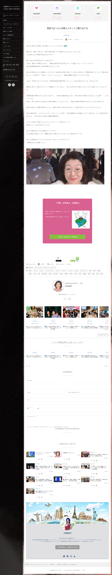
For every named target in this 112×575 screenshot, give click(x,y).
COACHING (36, 13)
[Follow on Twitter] (10, 76)
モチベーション (84, 270)
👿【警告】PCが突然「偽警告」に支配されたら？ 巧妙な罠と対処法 (71, 480)
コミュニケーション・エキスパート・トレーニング (45, 267)
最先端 (66, 273)
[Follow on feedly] (13, 76)
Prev (29, 366)
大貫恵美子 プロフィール (68, 452)
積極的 (84, 273)
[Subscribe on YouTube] (74, 556)
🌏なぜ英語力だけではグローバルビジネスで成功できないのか (44, 492)
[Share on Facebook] (7, 76)
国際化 (99, 270)
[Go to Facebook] (69, 299)
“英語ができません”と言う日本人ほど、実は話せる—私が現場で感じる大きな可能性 (71, 468)
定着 (39, 273)
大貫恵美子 (67, 533)
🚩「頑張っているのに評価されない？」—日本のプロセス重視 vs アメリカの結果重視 (98, 468)
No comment (51, 264)
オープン (35, 270)
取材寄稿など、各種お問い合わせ (68, 547)
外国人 (30, 273)
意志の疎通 (44, 273)
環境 (80, 273)
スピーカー (64, 270)
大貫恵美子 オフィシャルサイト (11, 6)
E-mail (69, 392)
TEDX (30, 270)
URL (28, 399)
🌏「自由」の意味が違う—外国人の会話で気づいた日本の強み (98, 480)
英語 (97, 273)
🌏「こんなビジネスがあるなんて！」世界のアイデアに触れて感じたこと (34, 327)
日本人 (50, 273)
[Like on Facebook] (67, 556)
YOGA (98, 13)
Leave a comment (61, 264)
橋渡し (71, 273)
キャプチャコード (31, 416)
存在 (35, 273)
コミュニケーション (50, 270)
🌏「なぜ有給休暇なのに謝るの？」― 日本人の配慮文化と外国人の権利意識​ (89, 327)
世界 (90, 270)
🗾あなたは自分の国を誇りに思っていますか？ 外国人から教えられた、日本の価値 (53, 328)
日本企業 (56, 273)
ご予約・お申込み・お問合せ (67, 237)
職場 (89, 273)
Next (106, 366)
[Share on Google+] (60, 556)
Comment (29, 380)
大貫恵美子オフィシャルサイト (68, 294)
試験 (101, 273)
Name (28, 392)
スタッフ (58, 270)
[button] (16, 76)
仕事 (94, 270)
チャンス (70, 270)
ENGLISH (77, 13)
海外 (76, 273)
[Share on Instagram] (71, 556)
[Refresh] (38, 408)
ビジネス (76, 270)
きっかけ (41, 270)
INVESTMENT (57, 13)
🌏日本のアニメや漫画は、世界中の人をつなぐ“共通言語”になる (71, 327)
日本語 (61, 273)
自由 (93, 273)
